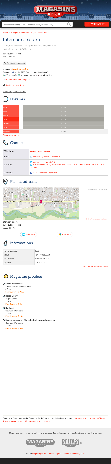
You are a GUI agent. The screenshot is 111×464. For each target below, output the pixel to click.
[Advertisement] (55, 394)
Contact (66, 454)
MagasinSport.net (55, 11)
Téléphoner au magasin (40, 151)
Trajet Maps (66, 234)
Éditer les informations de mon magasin (95, 266)
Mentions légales (54, 454)
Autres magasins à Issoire (14, 91)
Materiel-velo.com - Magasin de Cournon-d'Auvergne (30, 320)
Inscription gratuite (77, 454)
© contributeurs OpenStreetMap (97, 189)
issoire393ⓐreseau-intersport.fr (46, 157)
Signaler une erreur (11, 135)
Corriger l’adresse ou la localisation (96, 219)
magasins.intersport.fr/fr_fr (44, 162)
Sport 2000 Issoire (13, 283)
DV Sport (9, 308)
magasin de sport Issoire (39, 421)
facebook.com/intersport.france (46, 173)
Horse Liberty (11, 296)
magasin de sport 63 (18, 421)
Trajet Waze (30, 234)
